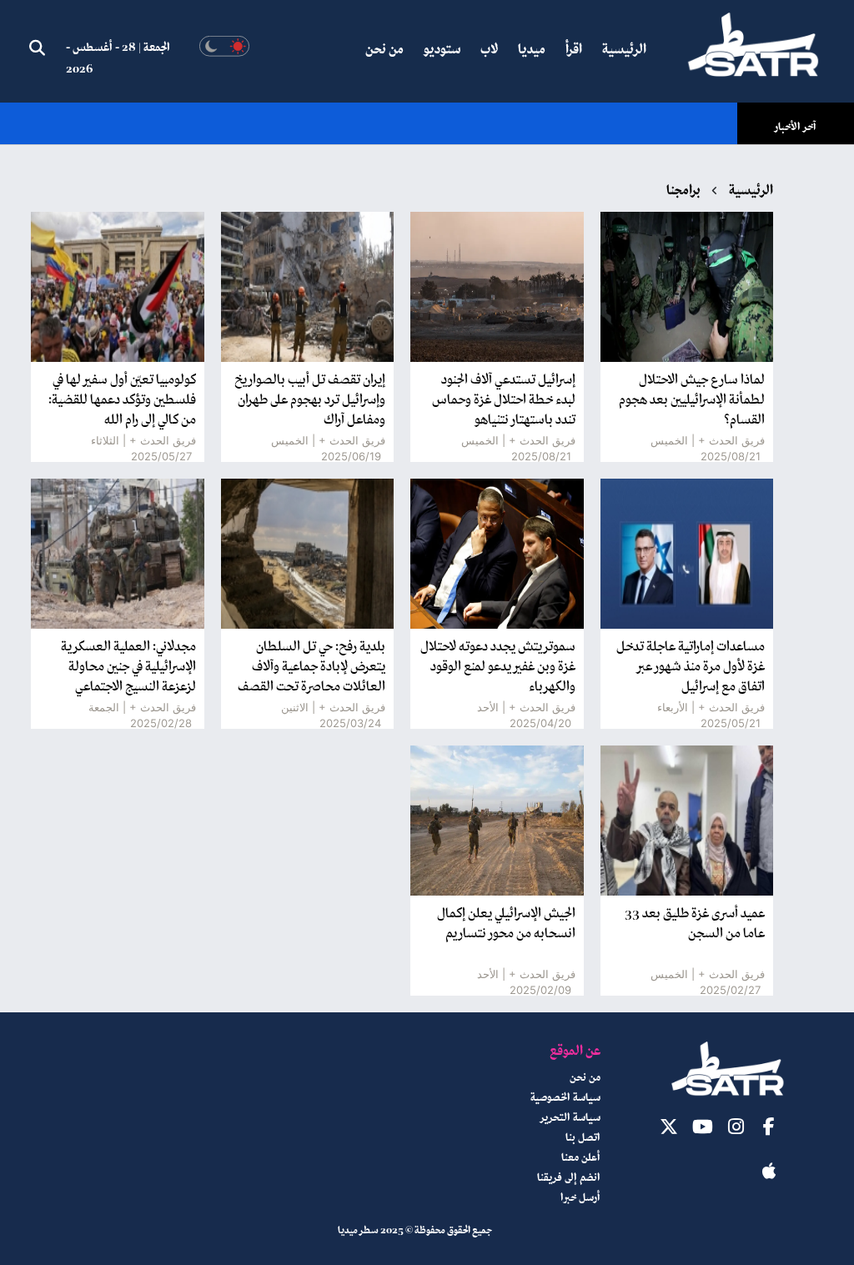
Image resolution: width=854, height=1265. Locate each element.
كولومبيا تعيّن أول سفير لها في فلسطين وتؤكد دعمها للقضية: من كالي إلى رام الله (122, 400)
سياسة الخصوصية (565, 1098)
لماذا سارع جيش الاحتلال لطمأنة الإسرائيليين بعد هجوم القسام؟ (692, 400)
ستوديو (442, 50)
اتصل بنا (582, 1138)
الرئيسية (624, 50)
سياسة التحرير (570, 1118)
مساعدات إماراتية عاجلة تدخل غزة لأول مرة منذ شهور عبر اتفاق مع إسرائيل (690, 667)
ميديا (531, 50)
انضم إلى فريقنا (568, 1178)
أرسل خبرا (580, 1198)
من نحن (384, 50)
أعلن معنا (580, 1158)
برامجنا (683, 191)
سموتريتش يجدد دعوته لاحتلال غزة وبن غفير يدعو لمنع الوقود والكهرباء (497, 667)
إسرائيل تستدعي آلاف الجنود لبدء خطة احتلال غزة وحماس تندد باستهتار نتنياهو (503, 400)
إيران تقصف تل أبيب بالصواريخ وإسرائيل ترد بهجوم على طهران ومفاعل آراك (309, 400)
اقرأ (573, 50)
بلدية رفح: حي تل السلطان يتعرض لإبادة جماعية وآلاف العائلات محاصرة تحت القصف (311, 667)
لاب (489, 50)
